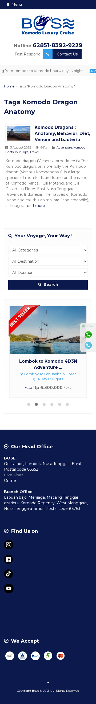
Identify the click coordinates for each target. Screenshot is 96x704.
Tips (25, 152)
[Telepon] (88, 345)
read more (35, 205)
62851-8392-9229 (57, 45)
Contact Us (67, 54)
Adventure (64, 147)
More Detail (53, 329)
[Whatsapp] (88, 335)
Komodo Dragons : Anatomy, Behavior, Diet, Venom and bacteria (62, 133)
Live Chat (13, 475)
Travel (34, 152)
